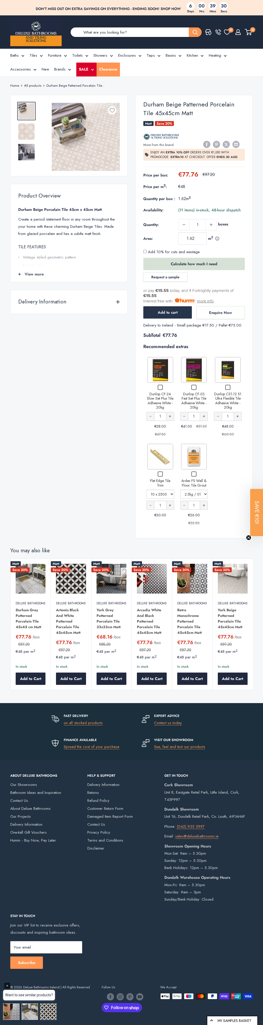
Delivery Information (26, 824)
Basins (171, 55)
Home (14, 85)
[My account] (238, 32)
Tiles (33, 55)
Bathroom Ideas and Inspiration (35, 792)
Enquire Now (220, 313)
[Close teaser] (248, 537)
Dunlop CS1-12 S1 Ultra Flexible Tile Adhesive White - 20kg (227, 400)
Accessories (20, 69)
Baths (14, 55)
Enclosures (127, 55)
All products (32, 85)
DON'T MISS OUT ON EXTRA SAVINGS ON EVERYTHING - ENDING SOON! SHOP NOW (108, 8)
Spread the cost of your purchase (91, 747)
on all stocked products (83, 723)
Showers (100, 55)
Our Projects (20, 816)
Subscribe (26, 962)
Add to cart (167, 312)
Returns (93, 792)
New (45, 69)
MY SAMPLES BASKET (234, 1020)
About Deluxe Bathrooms (30, 808)
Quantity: (151, 225)
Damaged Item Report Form (110, 816)
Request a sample (165, 277)
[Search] (195, 32)
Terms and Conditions (105, 840)
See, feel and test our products (179, 747)
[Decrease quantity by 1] (184, 224)
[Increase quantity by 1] (211, 224)
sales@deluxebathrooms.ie (197, 836)
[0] (227, 32)
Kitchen (192, 55)
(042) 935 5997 (191, 826)
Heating (215, 55)
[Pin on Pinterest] (216, 144)
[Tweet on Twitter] (226, 144)
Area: (148, 238)
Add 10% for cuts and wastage (173, 252)
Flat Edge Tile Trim (160, 483)
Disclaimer (95, 848)
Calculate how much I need (194, 264)
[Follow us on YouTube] (139, 996)
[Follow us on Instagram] (120, 996)
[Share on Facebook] (206, 144)
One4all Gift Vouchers (28, 832)
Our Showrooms (23, 784)
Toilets (77, 55)
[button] (256, 512)
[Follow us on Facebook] (110, 996)
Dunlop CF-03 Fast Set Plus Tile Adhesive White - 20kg (193, 400)
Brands (59, 69)
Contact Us (19, 800)
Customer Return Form (105, 808)
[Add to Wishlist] (112, 110)
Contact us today (168, 723)
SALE (83, 69)
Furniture (54, 55)
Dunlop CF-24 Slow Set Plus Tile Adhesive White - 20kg (160, 400)
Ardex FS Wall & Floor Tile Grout (193, 483)
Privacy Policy (98, 832)
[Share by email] (236, 144)
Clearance (108, 69)
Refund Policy (98, 800)
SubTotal (152, 335)
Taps (151, 55)
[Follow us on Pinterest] (130, 996)
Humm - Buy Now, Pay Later (33, 840)
